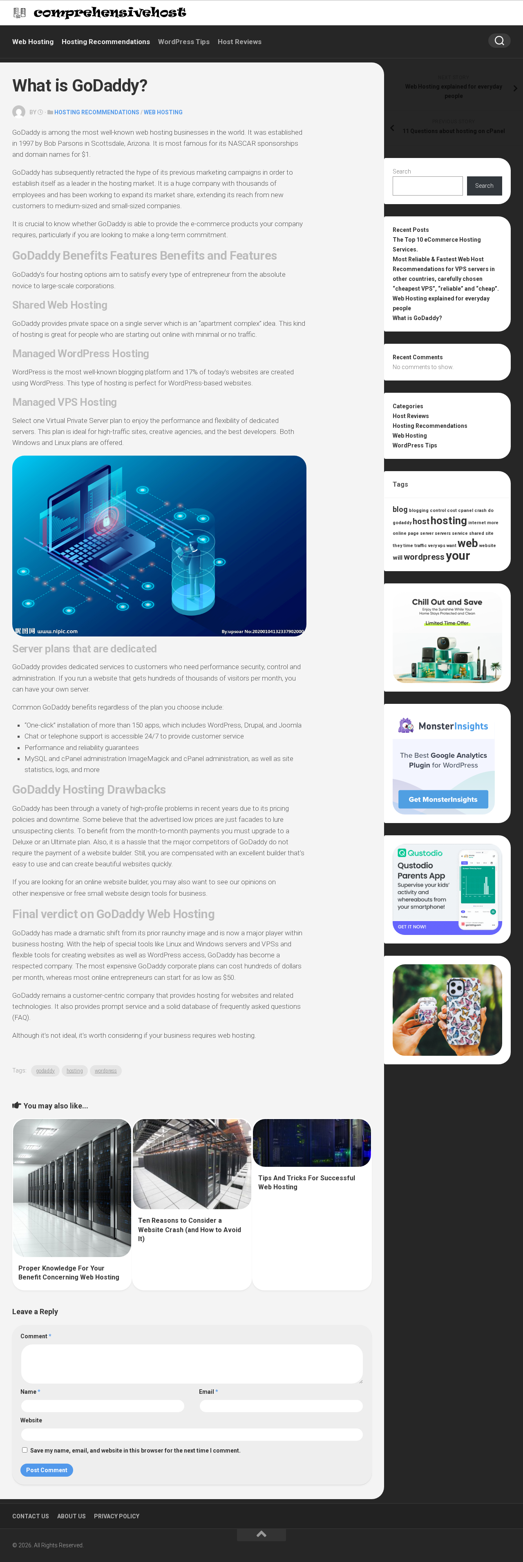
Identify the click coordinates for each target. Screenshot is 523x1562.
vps (441, 545)
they (397, 545)
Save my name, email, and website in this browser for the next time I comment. (135, 1450)
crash (480, 510)
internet (477, 522)
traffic (420, 545)
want (451, 545)
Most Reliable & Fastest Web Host (438, 259)
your (458, 556)
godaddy (45, 1071)
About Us (71, 1516)
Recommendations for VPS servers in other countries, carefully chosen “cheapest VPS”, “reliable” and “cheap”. (446, 279)
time (408, 545)
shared (476, 533)
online (400, 533)
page (413, 533)
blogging (419, 510)
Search (402, 171)
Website (31, 1420)
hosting (75, 1071)
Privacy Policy (116, 1516)
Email (208, 1391)
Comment (35, 1336)
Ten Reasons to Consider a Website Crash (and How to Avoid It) (189, 1230)
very (432, 545)
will (397, 557)
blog (400, 509)
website (487, 545)
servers (443, 533)
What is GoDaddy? (417, 318)
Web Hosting (33, 42)
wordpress (106, 1071)
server (427, 533)
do (491, 510)
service (460, 533)
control (438, 510)
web (468, 543)
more (492, 522)
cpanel (465, 510)
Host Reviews (240, 42)
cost (452, 510)
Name (30, 1391)
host (421, 521)
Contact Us (30, 1516)
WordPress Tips (184, 42)
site (489, 533)
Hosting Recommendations (106, 42)
